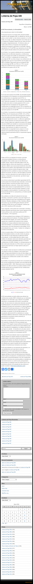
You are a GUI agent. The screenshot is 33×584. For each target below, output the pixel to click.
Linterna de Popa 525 (6, 539)
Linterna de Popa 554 (6, 426)
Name (4, 399)
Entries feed (4, 488)
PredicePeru (16, 4)
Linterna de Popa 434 (8, 376)
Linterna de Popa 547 (6, 443)
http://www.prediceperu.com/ (18, 365)
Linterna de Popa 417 (6, 562)
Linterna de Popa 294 (6, 529)
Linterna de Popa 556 (6, 422)
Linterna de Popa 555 (6, 424)
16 (24, 515)
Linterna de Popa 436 (25, 376)
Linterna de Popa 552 (6, 431)
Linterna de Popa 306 (6, 536)
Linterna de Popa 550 (6, 436)
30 (24, 521)
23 (24, 518)
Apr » (6, 523)
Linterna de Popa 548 (6, 441)
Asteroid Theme (28, 582)
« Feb (2, 523)
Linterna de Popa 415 (6, 574)
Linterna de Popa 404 (6, 571)
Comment (5, 386)
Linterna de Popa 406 (6, 555)
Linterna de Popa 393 (6, 553)
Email (4, 402)
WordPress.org (5, 493)
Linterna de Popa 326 (6, 543)
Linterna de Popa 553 (6, 429)
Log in (3, 486)
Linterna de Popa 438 (6, 557)
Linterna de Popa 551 (6, 434)
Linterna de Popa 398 (6, 567)
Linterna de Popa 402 (6, 560)
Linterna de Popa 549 (6, 438)
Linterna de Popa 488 (6, 532)
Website (5, 405)
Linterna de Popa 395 (6, 564)
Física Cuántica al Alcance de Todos (10, 546)
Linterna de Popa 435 (11, 16)
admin (21, 19)
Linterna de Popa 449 (6, 550)
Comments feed (5, 490)
